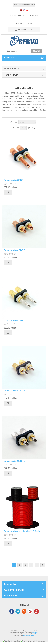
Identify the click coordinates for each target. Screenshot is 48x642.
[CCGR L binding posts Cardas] (24, 297)
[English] (24, 10)
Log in (29, 24)
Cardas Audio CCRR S (14, 461)
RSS (24, 611)
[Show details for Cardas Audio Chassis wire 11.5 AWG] (24, 507)
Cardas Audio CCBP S (14, 250)
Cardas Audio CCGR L (14, 320)
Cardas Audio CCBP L (14, 180)
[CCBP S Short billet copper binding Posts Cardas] (24, 226)
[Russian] (27, 10)
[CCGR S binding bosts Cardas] (24, 367)
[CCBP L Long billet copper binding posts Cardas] (24, 156)
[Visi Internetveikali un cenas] (33, 641)
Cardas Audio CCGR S (14, 391)
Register (20, 24)
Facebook (11, 611)
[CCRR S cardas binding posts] (24, 437)
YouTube (30, 611)
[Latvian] (20, 10)
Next (42, 565)
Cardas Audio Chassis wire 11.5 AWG (22, 531)
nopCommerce (28, 636)
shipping (35, 633)
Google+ (36, 611)
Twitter (17, 611)
